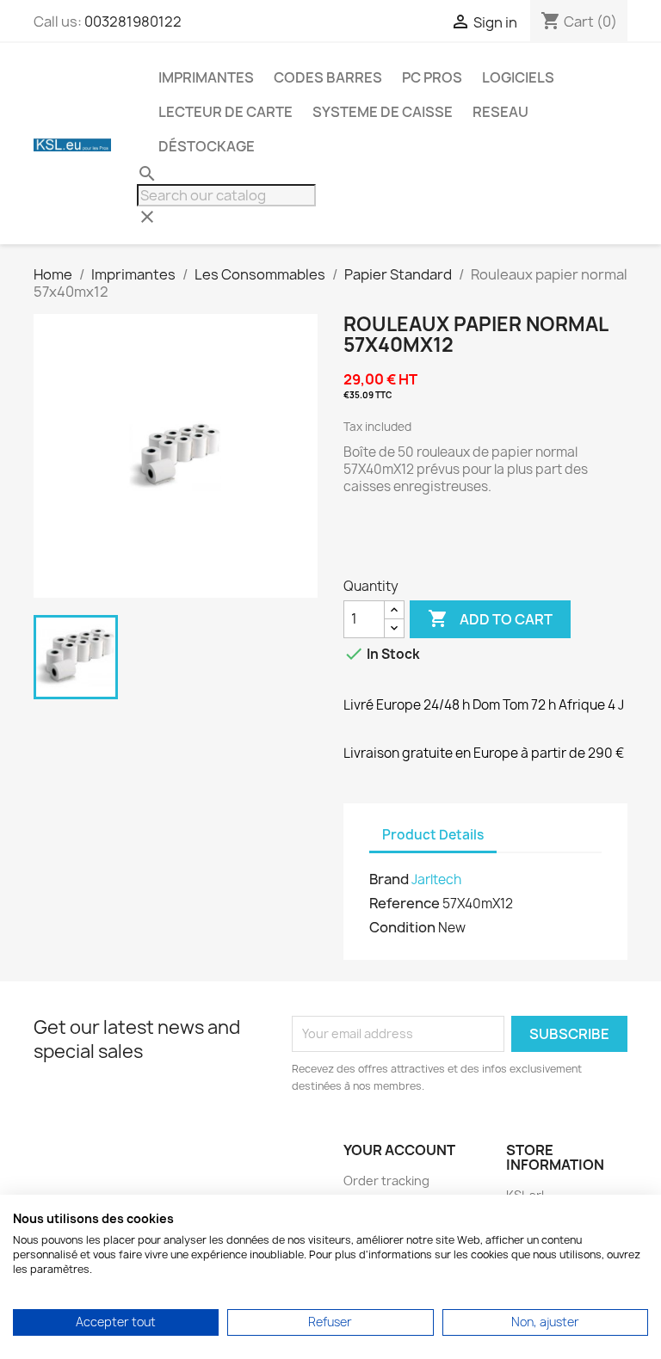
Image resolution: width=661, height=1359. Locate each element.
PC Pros (432, 77)
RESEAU (500, 111)
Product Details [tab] (433, 835)
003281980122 (133, 21)
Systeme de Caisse (382, 111)
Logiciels (518, 77)
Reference (404, 903)
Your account (399, 1150)
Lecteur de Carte (225, 111)
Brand (389, 879)
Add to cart (490, 618)
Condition (402, 927)
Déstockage (206, 146)
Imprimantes (206, 77)
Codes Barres (328, 77)
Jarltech (436, 879)
